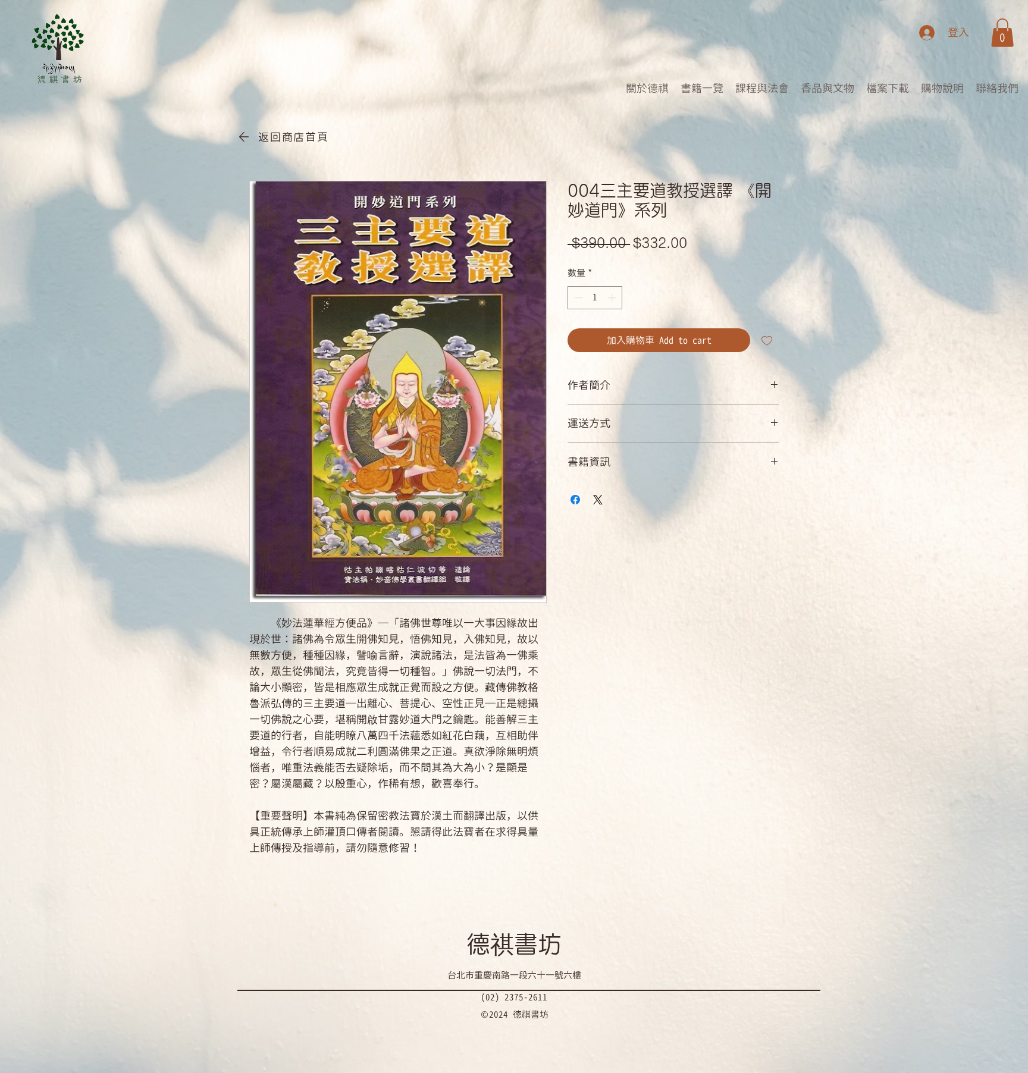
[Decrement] (577, 298)
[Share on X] (598, 499)
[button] (1002, 32)
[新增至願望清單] (767, 340)
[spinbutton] (595, 298)
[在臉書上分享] (575, 499)
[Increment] (613, 298)
